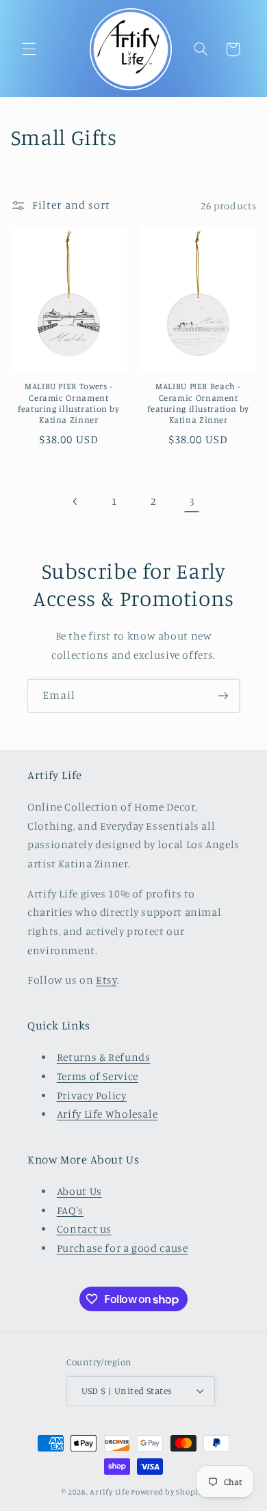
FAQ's (70, 1210)
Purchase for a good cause (122, 1247)
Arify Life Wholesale (107, 1113)
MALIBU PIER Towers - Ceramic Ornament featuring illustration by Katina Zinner (69, 403)
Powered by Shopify (168, 1492)
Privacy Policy (92, 1095)
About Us (79, 1191)
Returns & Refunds (104, 1057)
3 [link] (192, 501)
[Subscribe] (223, 696)
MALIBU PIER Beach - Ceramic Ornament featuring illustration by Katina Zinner (198, 403)
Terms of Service (97, 1076)
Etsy (106, 979)
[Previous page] (75, 501)
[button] (28, 49)
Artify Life (109, 1492)
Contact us (84, 1228)
